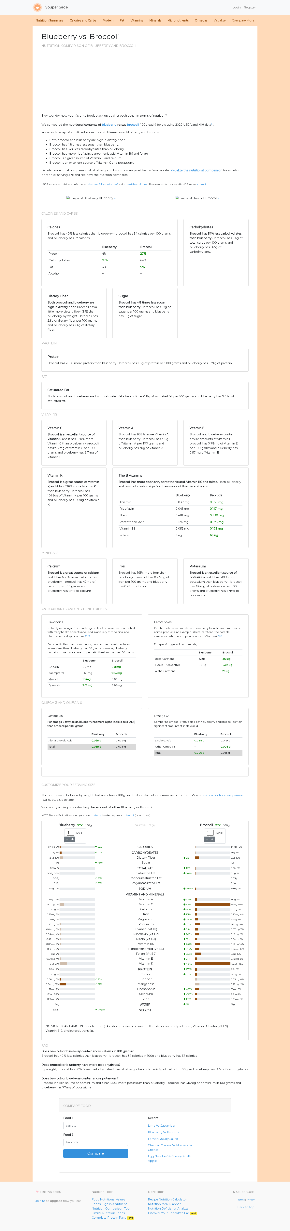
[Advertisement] (145, 83)
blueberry (109, 124)
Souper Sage (56, 7)
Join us (40, 1201)
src (115, 198)
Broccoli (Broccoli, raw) (135, 184)
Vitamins (137, 20)
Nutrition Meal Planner (164, 1204)
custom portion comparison (222, 795)
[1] (212, 123)
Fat (122, 20)
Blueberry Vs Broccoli (163, 1132)
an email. (201, 184)
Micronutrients (178, 20)
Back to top (245, 1207)
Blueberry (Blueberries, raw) (103, 184)
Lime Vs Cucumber (161, 1125)
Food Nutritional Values (108, 1199)
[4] (219, 635)
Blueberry (106, 198)
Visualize (220, 20)
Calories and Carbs (83, 20)
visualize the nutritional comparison (196, 170)
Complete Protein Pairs (112, 1217)
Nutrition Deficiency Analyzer (169, 1208)
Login (236, 7)
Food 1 (68, 1118)
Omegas (201, 20)
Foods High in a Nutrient (109, 1204)
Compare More (243, 20)
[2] (86, 635)
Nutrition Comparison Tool (111, 1208)
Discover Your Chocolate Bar (172, 1213)
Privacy (250, 1199)
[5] (221, 635)
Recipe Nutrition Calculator (167, 1199)
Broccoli (211, 198)
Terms (241, 1199)
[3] (89, 635)
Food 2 (68, 1134)
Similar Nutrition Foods (108, 1213)
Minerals (155, 20)
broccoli (133, 124)
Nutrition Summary (50, 20)
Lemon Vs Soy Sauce (163, 1139)
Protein (108, 20)
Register (250, 7)
